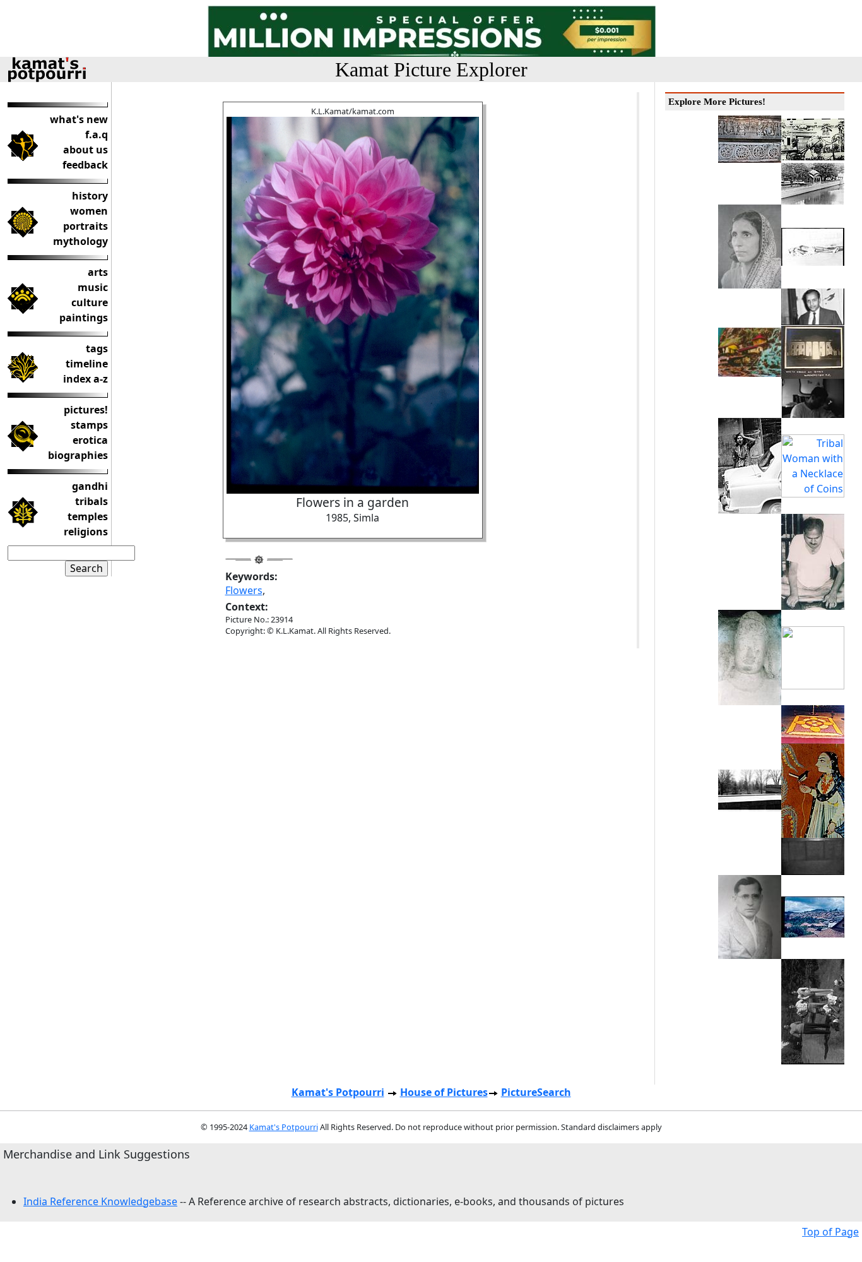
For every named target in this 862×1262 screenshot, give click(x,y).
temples (88, 516)
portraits (85, 226)
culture (89, 302)
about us (85, 150)
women (89, 211)
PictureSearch (536, 1092)
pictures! (86, 410)
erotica (90, 440)
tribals (91, 501)
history (90, 196)
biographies (78, 455)
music (93, 287)
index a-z (85, 379)
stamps (89, 425)
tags (97, 348)
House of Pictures (444, 1092)
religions (86, 532)
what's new (79, 119)
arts (98, 272)
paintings (83, 317)
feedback (85, 165)
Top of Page (830, 1232)
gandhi (90, 486)
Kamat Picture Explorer (431, 69)
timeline (87, 364)
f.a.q (96, 134)
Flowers (244, 590)
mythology (80, 241)
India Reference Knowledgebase (100, 1201)
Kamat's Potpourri (338, 1092)
